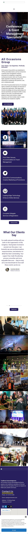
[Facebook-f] (3, 506)
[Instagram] (11, 506)
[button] (25, 517)
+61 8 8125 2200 (10, 495)
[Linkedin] (6, 506)
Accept (14, 530)
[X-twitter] (8, 506)
